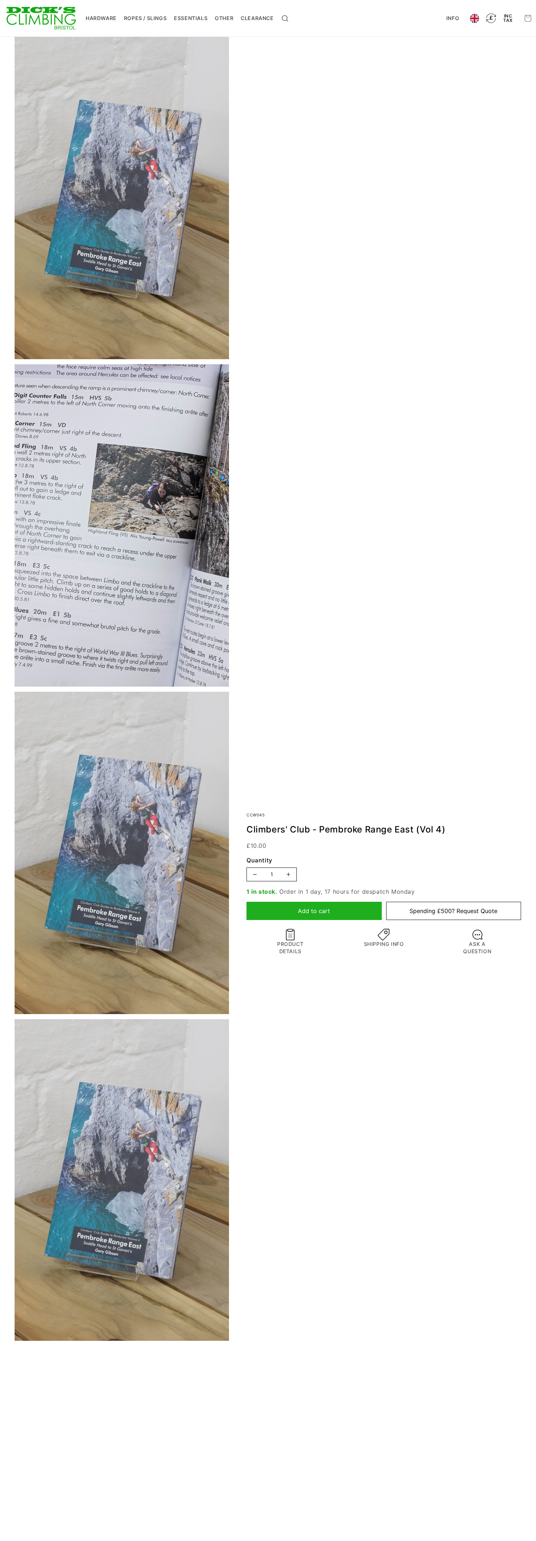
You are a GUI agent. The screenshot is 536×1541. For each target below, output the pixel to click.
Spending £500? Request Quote (453, 911)
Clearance (257, 18)
